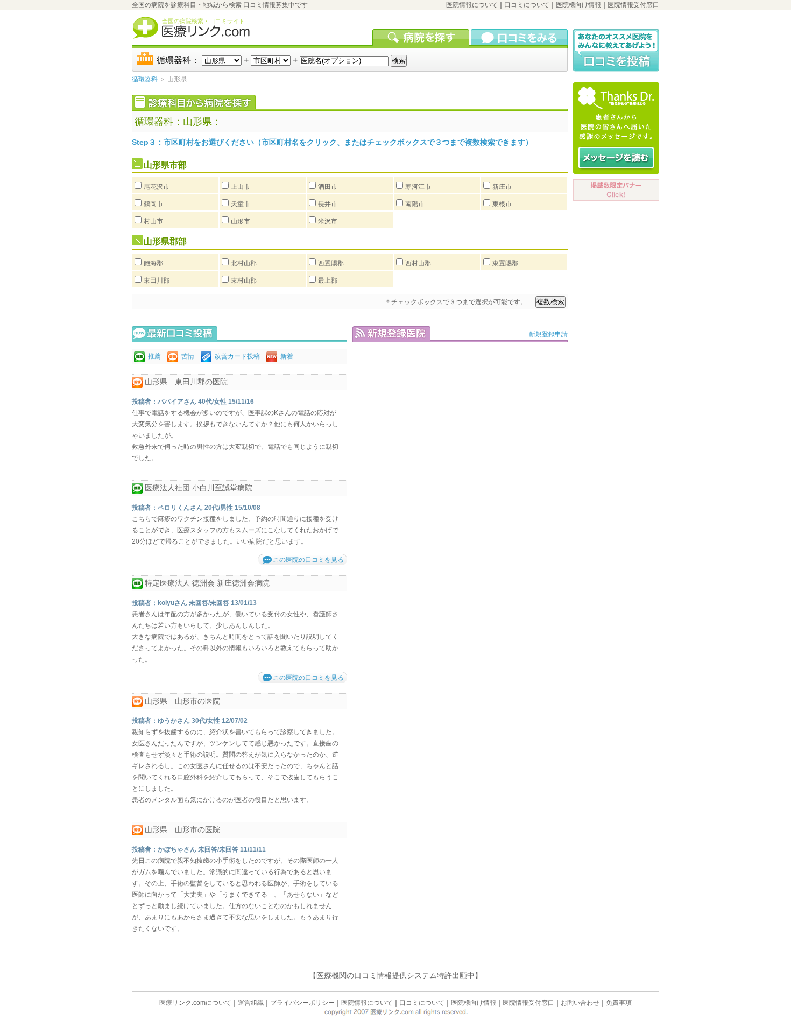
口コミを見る (519, 37)
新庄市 (502, 187)
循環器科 (145, 79)
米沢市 (327, 221)
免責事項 (619, 1003)
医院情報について (472, 5)
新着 (286, 356)
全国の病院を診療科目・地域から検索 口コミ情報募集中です (220, 5)
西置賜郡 (331, 263)
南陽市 (415, 204)
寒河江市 (418, 187)
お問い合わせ (580, 1003)
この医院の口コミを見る (308, 560)
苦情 (187, 356)
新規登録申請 (548, 334)
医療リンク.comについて (195, 1003)
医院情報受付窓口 (633, 5)
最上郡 (327, 280)
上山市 (240, 187)
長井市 (327, 204)
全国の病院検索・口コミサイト (203, 21)
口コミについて (526, 5)
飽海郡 (153, 263)
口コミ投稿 (616, 50)
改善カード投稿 (237, 356)
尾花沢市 (157, 187)
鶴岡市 (153, 204)
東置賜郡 (505, 263)
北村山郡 (244, 263)
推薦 (154, 356)
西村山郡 (418, 263)
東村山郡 (244, 280)
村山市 (153, 221)
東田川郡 (157, 280)
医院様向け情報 (578, 5)
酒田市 (327, 187)
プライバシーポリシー (302, 1003)
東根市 (502, 204)
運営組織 (251, 1003)
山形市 (240, 221)
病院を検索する (421, 37)
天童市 (240, 204)
